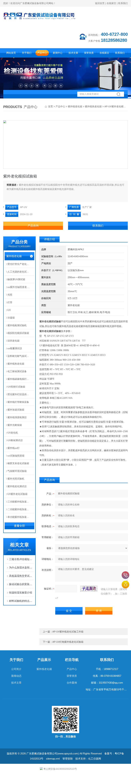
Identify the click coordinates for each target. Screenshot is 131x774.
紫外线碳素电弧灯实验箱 (21, 379)
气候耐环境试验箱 (17, 471)
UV (9, 310)
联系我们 (123, 3)
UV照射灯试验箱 (16, 386)
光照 (10, 294)
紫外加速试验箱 (16, 409)
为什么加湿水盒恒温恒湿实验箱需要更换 (21, 567)
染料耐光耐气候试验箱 (19, 356)
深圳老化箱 (13, 340)
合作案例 (72, 682)
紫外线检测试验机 (17, 325)
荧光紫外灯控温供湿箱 (19, 394)
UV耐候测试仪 (15, 440)
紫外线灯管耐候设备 (18, 402)
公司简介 (16, 669)
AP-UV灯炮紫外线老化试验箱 (67, 641)
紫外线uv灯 (14, 448)
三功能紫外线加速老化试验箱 (21, 501)
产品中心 (42, 52)
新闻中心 (57, 52)
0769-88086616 (125, 575)
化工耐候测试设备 (17, 371)
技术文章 (73, 52)
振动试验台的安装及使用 (21, 584)
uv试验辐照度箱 (16, 455)
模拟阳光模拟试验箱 (18, 333)
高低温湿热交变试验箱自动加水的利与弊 (21, 575)
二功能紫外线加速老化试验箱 (21, 509)
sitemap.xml (53, 758)
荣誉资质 (89, 52)
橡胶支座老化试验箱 (18, 463)
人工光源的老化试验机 (19, 271)
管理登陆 (67, 758)
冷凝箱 (11, 317)
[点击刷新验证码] (88, 589)
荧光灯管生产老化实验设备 (21, 264)
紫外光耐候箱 (15, 425)
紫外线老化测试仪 (17, 486)
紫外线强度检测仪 (17, 417)
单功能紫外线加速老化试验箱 (21, 517)
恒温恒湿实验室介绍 (20, 592)
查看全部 (19, 525)
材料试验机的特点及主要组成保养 (21, 600)
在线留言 (111, 3)
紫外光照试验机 (16, 478)
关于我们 (26, 52)
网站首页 (11, 52)
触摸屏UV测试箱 (16, 279)
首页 (50, 106)
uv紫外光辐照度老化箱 (20, 287)
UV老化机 (13, 432)
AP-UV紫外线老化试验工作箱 (67, 631)
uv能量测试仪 (15, 348)
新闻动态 (16, 675)
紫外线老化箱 (75, 106)
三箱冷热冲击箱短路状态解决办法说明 (21, 559)
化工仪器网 (94, 758)
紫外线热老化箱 (93, 106)
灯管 (10, 302)
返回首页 (100, 3)
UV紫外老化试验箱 (17, 494)
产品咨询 (33, 225)
